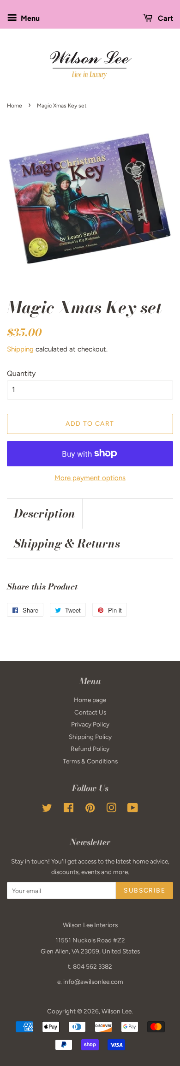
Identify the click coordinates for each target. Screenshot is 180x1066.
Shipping (20, 349)
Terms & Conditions (90, 761)
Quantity (21, 373)
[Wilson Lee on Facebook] (68, 809)
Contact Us (90, 712)
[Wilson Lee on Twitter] (47, 809)
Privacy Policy (90, 724)
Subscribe (144, 890)
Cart (164, 18)
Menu (29, 18)
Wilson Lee (117, 1011)
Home (14, 105)
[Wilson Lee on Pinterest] (90, 809)
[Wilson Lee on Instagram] (111, 809)
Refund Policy (90, 748)
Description (44, 514)
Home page (90, 699)
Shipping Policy (90, 736)
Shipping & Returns (67, 544)
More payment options (90, 478)
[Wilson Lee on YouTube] (132, 809)
